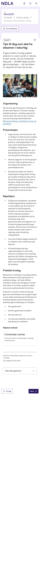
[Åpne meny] (36, 3)
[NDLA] (7, 3)
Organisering (10, 103)
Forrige (8, 391)
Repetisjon (9, 196)
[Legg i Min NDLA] (35, 40)
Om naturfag (8, 17)
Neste (32, 391)
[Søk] (30, 3)
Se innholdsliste (11, 29)
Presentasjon (10, 129)
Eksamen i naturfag (22, 17)
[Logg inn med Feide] (24, 3)
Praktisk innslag (12, 270)
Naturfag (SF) (9, 14)
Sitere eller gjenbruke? (13, 371)
